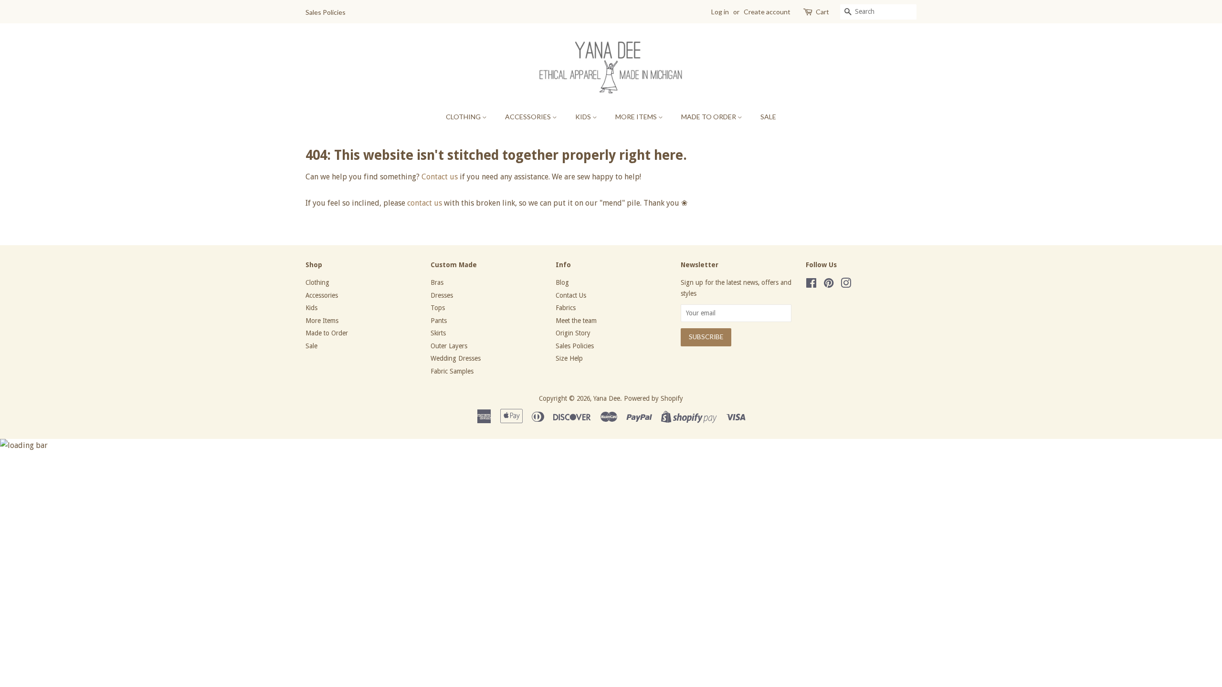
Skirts (438, 333)
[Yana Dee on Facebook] (811, 285)
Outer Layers (449, 346)
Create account (767, 12)
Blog (562, 282)
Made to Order (709, 117)
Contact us (439, 176)
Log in (720, 12)
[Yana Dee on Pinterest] (828, 285)
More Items (636, 117)
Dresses (442, 295)
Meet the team (576, 320)
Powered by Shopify (653, 398)
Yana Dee (606, 398)
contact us (424, 203)
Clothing (464, 117)
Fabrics (566, 308)
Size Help (569, 358)
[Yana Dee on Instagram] (846, 285)
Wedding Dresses (456, 358)
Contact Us (571, 295)
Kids (583, 117)
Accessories (528, 117)
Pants (439, 320)
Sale (768, 117)
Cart (822, 12)
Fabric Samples (452, 371)
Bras (437, 282)
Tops (438, 308)
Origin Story (573, 333)
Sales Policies (326, 12)
